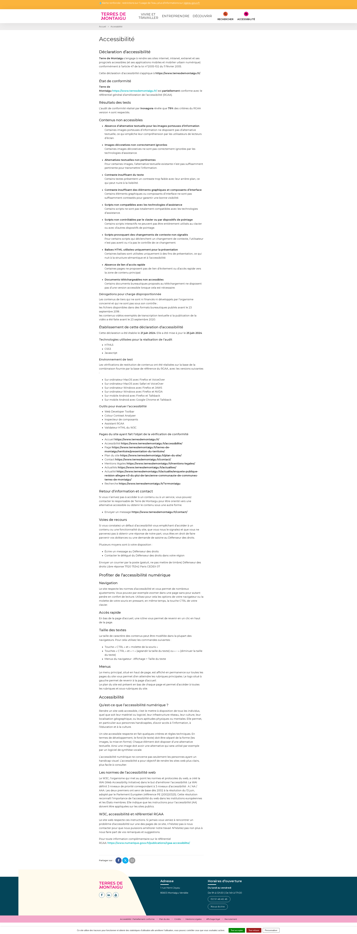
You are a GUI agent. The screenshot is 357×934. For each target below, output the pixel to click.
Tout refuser (254, 930)
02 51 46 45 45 (219, 899)
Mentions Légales (194, 919)
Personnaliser (271, 930)
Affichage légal (213, 919)
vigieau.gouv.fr (192, 3)
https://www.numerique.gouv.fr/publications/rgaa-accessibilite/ (149, 843)
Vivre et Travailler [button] (148, 16)
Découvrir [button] (202, 16)
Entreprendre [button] (175, 16)
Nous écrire (218, 906)
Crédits (177, 919)
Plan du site (164, 919)
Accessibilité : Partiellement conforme (137, 919)
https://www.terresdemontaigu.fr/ (134, 90)
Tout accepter (237, 930)
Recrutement (231, 919)
